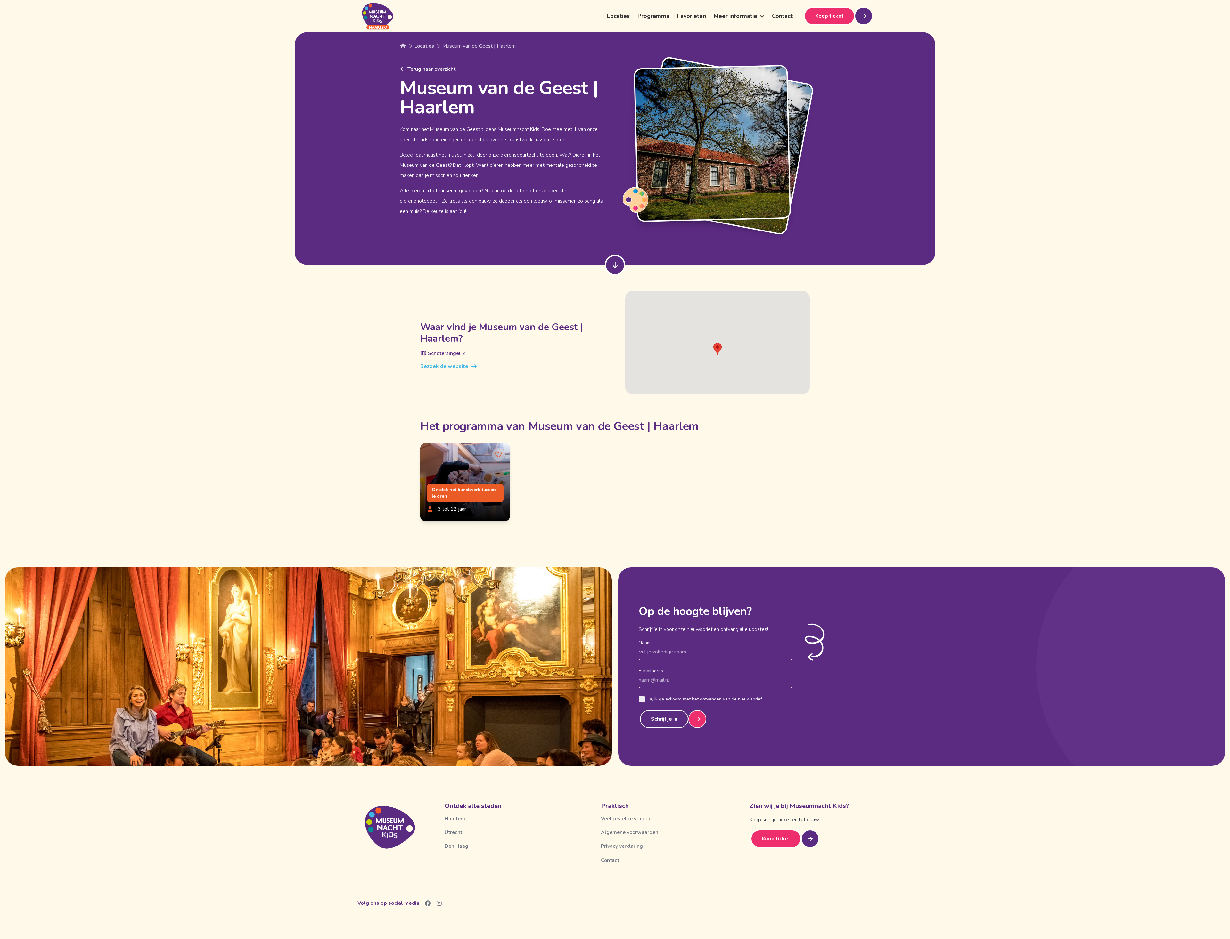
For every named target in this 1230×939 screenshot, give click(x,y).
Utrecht (453, 832)
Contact (782, 16)
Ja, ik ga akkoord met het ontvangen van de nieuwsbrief (705, 699)
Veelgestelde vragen (625, 818)
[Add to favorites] (498, 454)
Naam (645, 643)
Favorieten (691, 16)
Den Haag (456, 846)
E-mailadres (651, 671)
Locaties (618, 16)
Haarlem (455, 818)
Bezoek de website (444, 366)
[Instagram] (439, 903)
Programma (653, 16)
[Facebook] (428, 903)
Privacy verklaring (622, 846)
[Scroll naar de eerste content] (615, 265)
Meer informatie (735, 16)
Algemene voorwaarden (629, 832)
